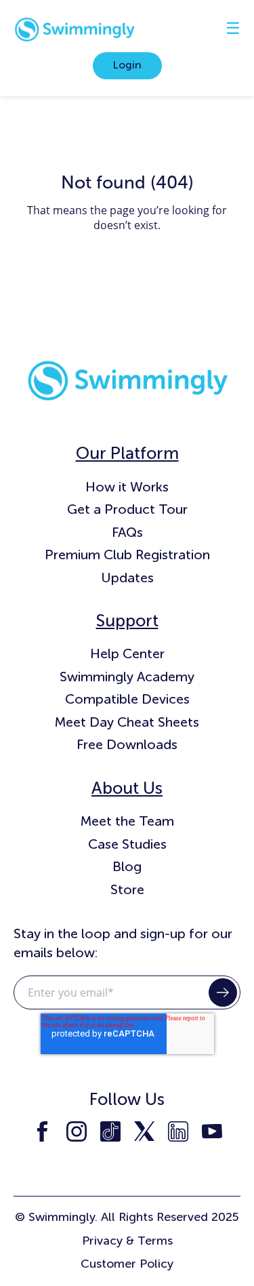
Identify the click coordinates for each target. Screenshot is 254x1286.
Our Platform (127, 453)
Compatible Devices (127, 699)
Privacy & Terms (127, 1240)
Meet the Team (127, 821)
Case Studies (127, 844)
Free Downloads (127, 744)
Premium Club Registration (127, 554)
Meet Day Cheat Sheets (127, 722)
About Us (127, 788)
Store (127, 889)
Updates (127, 577)
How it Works (127, 487)
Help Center (127, 653)
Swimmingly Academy (127, 676)
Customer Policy (127, 1263)
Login (127, 64)
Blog (127, 866)
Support (127, 620)
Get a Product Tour (127, 509)
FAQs (127, 532)
